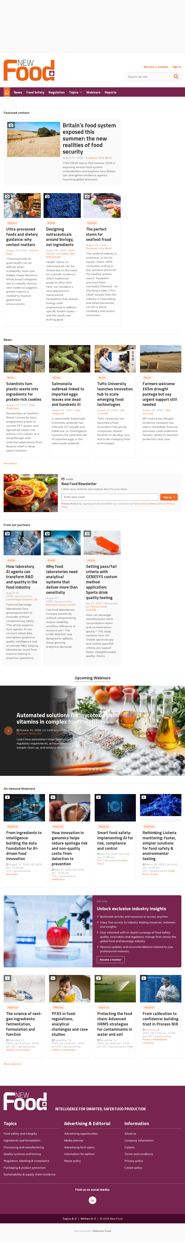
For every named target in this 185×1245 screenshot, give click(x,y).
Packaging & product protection (25, 1167)
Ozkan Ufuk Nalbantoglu (60, 255)
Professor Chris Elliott (98, 157)
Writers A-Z (88, 1218)
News (11, 377)
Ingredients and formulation (22, 1140)
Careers (129, 1147)
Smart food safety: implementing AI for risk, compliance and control (115, 840)
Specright (12, 874)
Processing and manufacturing (24, 1147)
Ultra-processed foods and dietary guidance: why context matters (22, 237)
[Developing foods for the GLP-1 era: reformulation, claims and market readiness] (101, 769)
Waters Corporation (18, 1049)
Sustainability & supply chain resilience (30, 1174)
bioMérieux (58, 879)
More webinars (12, 1064)
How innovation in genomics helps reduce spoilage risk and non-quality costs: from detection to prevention (69, 848)
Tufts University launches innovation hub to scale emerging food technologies (115, 393)
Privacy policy (133, 1161)
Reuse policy (72, 1161)
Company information (139, 1140)
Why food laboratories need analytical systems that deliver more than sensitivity (62, 579)
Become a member (156, 67)
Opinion (12, 223)
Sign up (167, 497)
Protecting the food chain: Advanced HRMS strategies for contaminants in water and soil (114, 1023)
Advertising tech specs (79, 1147)
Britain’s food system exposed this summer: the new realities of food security (89, 138)
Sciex (130, 1046)
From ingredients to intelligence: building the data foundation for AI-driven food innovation (24, 845)
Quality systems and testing (22, 1154)
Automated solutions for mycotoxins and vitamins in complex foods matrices (68, 718)
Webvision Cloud (102, 1230)
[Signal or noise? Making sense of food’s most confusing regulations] (90, 769)
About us (130, 1133)
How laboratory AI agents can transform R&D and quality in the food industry (21, 576)
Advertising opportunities (81, 1133)
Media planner (73, 1140)
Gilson (101, 730)
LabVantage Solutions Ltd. (22, 599)
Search (176, 76)
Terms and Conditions (145, 503)
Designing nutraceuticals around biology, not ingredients (60, 237)
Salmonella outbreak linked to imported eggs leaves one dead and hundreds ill (68, 393)
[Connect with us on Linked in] (92, 1200)
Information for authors (79, 1154)
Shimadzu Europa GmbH (61, 604)
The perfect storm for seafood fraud (98, 234)
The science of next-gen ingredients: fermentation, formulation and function (24, 1023)
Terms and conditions (138, 1154)
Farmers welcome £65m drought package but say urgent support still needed (160, 393)
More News (10, 463)
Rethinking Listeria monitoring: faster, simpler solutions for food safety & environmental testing (160, 845)
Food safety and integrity (20, 1133)
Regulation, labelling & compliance (26, 1161)
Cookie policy (133, 1167)
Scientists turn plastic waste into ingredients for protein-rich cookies (23, 391)
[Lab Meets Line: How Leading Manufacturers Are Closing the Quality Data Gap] (86, 769)
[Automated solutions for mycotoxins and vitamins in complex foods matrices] (93, 769)
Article (51, 223)
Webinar (13, 826)
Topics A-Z (69, 1218)
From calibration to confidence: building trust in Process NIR (160, 1018)
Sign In (177, 67)
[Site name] (29, 80)
